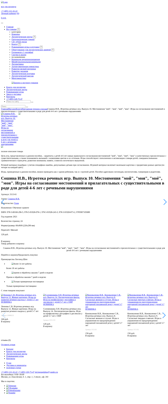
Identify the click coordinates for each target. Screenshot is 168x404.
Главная (9, 27)
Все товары (11, 29)
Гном (16, 203)
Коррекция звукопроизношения (26, 59)
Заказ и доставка (13, 94)
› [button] (162, 313)
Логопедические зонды (22, 37)
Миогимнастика (19, 78)
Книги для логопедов (16, 87)
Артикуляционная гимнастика (25, 66)
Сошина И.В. (14, 199)
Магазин (12, 109)
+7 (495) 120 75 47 (14, 99)
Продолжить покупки (28, 255)
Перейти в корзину (9, 255)
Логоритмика (18, 64)
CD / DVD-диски (19, 42)
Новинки (16, 34)
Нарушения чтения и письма (35, 109)
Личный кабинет (8, 13)
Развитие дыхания (20, 71)
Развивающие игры (15, 92)
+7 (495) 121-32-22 (9, 11)
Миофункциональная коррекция (26, 62)
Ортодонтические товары (23, 39)
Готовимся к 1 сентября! (22, 52)
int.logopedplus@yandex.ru (46, 372)
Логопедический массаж (23, 76)
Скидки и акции (19, 55)
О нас (8, 363)
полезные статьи (13, 368)
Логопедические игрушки (23, 73)
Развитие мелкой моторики (24, 69)
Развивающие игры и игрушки (25, 47)
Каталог (10, 349)
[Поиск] (32, 102)
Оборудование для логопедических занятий (31, 50)
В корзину (5, 241)
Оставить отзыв (8, 344)
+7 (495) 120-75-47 (26, 372)
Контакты (10, 96)
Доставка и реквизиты (16, 365)
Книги (14, 44)
